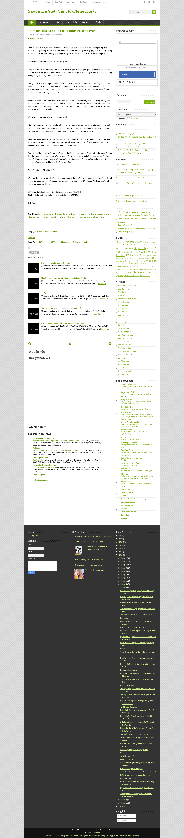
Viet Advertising (124, 328)
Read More (101, 269)
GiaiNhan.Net (126, 412)
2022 (121, 539)
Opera (133, 264)
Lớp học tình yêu (127, 685)
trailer (102, 217)
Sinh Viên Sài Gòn (125, 355)
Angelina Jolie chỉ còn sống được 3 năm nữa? (134, 178)
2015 (121, 552)
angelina (47, 214)
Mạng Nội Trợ (123, 315)
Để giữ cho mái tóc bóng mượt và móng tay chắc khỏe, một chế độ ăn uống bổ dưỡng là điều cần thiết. (137, 417)
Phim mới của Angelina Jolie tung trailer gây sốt (62, 31)
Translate (134, 118)
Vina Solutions (133, 836)
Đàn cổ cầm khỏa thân (138, 245)
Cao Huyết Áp (123, 289)
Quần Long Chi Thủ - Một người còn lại (133, 143)
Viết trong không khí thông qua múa (134, 750)
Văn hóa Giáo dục (140, 272)
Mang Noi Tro (126, 400)
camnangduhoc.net (129, 443)
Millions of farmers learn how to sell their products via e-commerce (57, 450)
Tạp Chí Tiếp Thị (128, 492)
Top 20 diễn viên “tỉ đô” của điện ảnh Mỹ (136, 615)
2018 (121, 548)
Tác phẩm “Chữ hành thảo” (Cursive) (134, 734)
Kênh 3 (120, 255)
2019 (121, 545)
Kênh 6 (144, 255)
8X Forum (125, 474)
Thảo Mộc (49, 836)
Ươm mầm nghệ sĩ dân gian (131, 769)
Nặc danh (124, 618)
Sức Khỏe (46, 2)
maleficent (92, 214)
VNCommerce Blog (129, 384)
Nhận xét (123, 821)
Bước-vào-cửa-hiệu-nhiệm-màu (139, 183)
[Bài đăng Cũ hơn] (110, 344)
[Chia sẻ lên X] (35, 252)
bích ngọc (73, 214)
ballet (137, 242)
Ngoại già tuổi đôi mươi (129, 670)
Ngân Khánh (123, 261)
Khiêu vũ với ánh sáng (129, 753)
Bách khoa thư (123, 365)
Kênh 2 (41, 248)
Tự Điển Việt (123, 305)
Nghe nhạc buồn (133, 261)
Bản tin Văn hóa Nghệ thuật (46, 232)
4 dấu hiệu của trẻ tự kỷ (127, 225)
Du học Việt (122, 358)
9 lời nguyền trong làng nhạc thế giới (89, 565)
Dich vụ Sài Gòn (124, 348)
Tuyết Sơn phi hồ (127, 756)
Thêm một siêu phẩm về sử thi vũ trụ (55, 263)
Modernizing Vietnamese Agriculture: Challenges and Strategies (56, 441)
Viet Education (123, 368)
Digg (88, 242)
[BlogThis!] (32, 252)
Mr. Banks (45, 293)
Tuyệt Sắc (122, 295)
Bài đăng (123, 816)
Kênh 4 (129, 255)
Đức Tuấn (150, 248)
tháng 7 (124, 574)
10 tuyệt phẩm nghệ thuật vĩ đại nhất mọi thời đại (137, 229)
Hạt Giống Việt (123, 322)
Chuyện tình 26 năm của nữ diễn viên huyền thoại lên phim (64, 278)
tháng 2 (124, 800)
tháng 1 (124, 803)
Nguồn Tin (34, 2)
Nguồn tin (31, 238)
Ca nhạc (125, 245)
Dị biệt (122, 649)
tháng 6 (124, 578)
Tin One (121, 325)
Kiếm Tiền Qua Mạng (126, 332)
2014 (121, 555)
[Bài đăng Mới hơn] (29, 344)
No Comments (57, 35)
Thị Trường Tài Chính (126, 371)
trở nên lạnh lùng (64, 217)
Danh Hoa (125, 515)
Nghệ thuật (151, 261)
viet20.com (125, 489)
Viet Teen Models (124, 361)
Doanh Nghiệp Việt (61, 836)
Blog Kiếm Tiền (127, 407)
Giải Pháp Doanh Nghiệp (127, 351)
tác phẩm (123, 269)
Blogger (97, 833)
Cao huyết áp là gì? (125, 232)
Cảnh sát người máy (128, 778)
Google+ (66, 242)
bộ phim (40, 214)
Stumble (77, 242)
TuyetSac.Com (127, 450)
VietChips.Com (127, 505)
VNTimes (36, 448)
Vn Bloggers (122, 309)
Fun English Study (40, 458)
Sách (129, 266)
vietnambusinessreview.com (44, 465)
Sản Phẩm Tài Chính (126, 335)
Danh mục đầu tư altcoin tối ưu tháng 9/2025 (137, 409)
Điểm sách (128, 248)
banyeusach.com (128, 502)
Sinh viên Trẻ (123, 374)
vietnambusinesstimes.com (44, 438)
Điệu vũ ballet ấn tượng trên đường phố (135, 775)
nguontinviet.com (99, 2)
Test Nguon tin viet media (130, 439)
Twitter (56, 242)
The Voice (142, 269)
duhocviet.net (126, 482)
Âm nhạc (130, 242)
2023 (121, 536)
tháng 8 (124, 571)
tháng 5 (124, 581)
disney (65, 214)
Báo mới (143, 242)
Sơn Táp (142, 266)
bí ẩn (148, 242)
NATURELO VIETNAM (127, 286)
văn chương (123, 273)
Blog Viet (36, 460)
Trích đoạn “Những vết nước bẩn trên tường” (138, 772)
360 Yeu (124, 496)
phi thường (152, 264)
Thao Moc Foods (124, 312)
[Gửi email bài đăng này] (30, 252)
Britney (118, 245)
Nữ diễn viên (126, 264)
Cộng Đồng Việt (124, 302)
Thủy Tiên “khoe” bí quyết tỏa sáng (129, 196)
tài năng (129, 269)
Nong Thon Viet (127, 392)
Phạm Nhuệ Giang (142, 264)
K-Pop (136, 252)
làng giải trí (124, 258)
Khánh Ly (150, 255)
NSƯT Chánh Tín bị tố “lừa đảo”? (133, 627)
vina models (126, 469)
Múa (152, 258)
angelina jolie (57, 214)
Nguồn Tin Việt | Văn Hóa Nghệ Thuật (62, 11)
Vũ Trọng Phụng (139, 276)
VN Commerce (123, 342)
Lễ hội (139, 258)
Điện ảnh (34, 248)
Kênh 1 (142, 252)
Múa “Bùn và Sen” (127, 759)
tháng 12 (124, 558)
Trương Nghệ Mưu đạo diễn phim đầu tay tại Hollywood (62, 323)
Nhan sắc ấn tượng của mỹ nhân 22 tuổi (132, 201)
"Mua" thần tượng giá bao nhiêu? (129, 164)
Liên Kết (98, 22)
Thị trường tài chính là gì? (130, 465)
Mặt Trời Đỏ (145, 258)
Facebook (45, 242)
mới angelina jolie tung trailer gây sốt (42, 217)
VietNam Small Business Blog (133, 499)
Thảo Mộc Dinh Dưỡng (127, 299)
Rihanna (123, 266)
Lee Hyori (132, 258)
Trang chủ (34, 536)
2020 (121, 542)
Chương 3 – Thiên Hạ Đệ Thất (130, 147)
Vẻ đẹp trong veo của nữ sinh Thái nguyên (136, 471)
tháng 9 (124, 568)
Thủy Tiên (150, 269)
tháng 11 (124, 561)
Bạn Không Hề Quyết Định (128, 134)
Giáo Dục (71, 2)
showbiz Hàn (135, 266)
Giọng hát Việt (126, 252)
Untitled (124, 509)
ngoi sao (119, 264)
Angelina (122, 242)
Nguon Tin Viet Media (130, 422)
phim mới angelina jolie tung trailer (85, 217)
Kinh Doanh (83, 2)
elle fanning (82, 214)
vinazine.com (126, 430)
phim (118, 267)
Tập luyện (135, 269)
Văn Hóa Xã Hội (71, 22)
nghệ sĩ (142, 261)
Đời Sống (56, 22)
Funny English (39, 475)
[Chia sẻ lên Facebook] (38, 252)
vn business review (41, 480)
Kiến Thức (59, 2)
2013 (121, 806)
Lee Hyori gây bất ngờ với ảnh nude (89, 560)
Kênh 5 (137, 255)
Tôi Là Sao (125, 456)
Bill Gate (153, 242)
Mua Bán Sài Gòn (125, 338)
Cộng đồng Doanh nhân (131, 512)
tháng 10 (124, 565)
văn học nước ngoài (126, 276)
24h (117, 242)
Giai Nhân (122, 292)
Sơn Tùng (149, 266)
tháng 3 (124, 587)
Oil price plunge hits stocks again (45, 467)
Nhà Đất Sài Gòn (124, 345)
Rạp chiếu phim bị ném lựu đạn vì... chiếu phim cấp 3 (62, 308)
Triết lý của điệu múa (128, 707)
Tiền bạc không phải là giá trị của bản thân (136, 452)
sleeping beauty (103, 214)
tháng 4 (124, 584)
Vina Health (122, 318)
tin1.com (124, 518)
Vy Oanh (147, 276)
